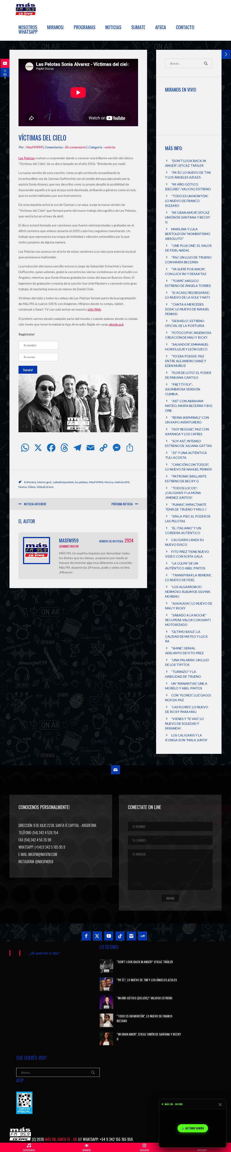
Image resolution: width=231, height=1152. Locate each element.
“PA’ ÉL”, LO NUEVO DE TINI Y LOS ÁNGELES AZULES (147, 979)
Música (108, 482)
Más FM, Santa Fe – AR (26, 11)
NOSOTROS (27, 27)
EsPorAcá (30, 482)
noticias (109, 147)
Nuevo (22, 487)
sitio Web (94, 309)
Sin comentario (75, 147)
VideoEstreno (45, 487)
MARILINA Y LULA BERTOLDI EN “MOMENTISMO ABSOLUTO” (187, 233)
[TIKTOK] (120, 936)
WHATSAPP (28, 31)
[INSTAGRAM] (131, 936)
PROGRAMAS (84, 27)
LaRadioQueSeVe (63, 482)
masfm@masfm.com (42, 854)
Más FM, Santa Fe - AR (61, 1139)
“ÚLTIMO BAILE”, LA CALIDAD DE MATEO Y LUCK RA (186, 636)
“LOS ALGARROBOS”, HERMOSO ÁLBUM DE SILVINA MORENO (187, 591)
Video (31, 487)
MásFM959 (96, 482)
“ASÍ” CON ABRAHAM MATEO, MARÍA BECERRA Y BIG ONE (188, 405)
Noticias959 (122, 482)
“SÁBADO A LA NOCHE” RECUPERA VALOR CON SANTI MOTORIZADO (188, 620)
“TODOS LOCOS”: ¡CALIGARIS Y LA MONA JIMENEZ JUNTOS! (183, 492)
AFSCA (160, 27)
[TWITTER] (97, 936)
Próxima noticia (122, 503)
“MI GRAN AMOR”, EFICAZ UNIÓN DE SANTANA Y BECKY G (187, 217)
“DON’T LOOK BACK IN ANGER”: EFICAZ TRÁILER (145, 961)
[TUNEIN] (142, 936)
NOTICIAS (113, 27)
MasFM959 (34, 147)
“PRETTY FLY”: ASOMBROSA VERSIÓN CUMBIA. (182, 389)
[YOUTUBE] (108, 936)
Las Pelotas (26, 158)
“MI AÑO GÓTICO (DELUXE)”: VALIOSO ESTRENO (144, 997)
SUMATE (138, 27)
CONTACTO (185, 27)
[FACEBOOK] (86, 936)
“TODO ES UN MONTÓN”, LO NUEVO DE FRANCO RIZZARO (186, 200)
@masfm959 (44, 861)
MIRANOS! (55, 27)
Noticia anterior (35, 503)
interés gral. (44, 482)
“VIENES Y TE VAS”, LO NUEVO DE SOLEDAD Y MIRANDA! (184, 723)
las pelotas (81, 482)
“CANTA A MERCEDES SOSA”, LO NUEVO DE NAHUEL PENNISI (187, 309)
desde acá (116, 324)
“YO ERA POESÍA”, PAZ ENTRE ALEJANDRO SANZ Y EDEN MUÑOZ (185, 361)
